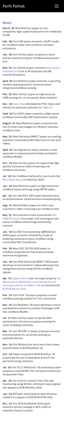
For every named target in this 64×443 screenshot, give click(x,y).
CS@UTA (47, 107)
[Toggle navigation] (56, 6)
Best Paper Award (13, 179)
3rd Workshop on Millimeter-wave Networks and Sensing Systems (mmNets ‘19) (32, 282)
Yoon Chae (19, 103)
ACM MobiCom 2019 (14, 288)
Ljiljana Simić (20, 278)
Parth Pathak (14, 6)
